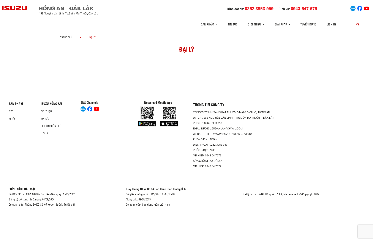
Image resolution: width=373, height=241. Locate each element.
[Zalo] (353, 8)
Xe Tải (12, 118)
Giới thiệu (46, 111)
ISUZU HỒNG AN (51, 104)
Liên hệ (331, 24)
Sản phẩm (16, 104)
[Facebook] (359, 8)
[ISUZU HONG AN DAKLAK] (14, 8)
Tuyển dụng (308, 24)
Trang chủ (66, 37)
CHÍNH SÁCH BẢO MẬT (22, 189)
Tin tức (232, 24)
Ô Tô (11, 111)
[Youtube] (366, 8)
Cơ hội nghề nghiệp (51, 126)
